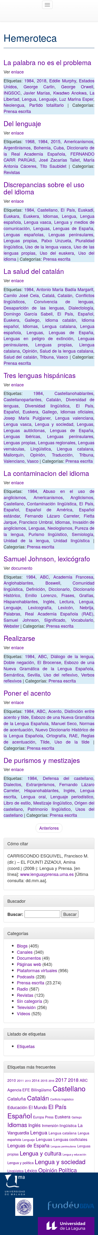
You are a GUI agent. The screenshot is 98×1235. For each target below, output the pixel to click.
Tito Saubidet (53, 166)
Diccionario (59, 589)
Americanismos (78, 141)
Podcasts (25, 976)
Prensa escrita (17, 111)
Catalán (65, 295)
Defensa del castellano (68, 778)
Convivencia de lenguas (63, 301)
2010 (11, 1080)
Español (85, 313)
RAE (73, 735)
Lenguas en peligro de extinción (38, 338)
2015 (55, 141)
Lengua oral (33, 796)
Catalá (48, 295)
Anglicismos (81, 497)
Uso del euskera (57, 253)
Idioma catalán (60, 320)
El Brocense (49, 662)
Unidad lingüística (72, 540)
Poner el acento (27, 693)
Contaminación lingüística (51, 503)
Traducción (62, 454)
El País (68, 210)
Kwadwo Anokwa (70, 93)
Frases (67, 595)
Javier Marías (37, 93)
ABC (44, 577)
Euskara (11, 216)
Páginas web (29, 964)
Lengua (29, 99)
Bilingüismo (41, 1090)
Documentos (29, 958)
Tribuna (47, 357)
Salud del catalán (20, 357)
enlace (17, 71)
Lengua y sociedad (54, 424)
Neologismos (60, 528)
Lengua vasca (37, 222)
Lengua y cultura (40, 1153)
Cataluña (16, 1098)
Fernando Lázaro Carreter (52, 516)
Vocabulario (82, 620)
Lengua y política (20, 1162)
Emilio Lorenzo (40, 595)
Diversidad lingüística (47, 405)
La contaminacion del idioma (46, 473)
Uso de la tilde (71, 742)
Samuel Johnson (21, 620)
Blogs (22, 945)
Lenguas (41, 228)
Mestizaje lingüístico (52, 803)
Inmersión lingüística (59, 1125)
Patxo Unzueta (56, 240)
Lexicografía (39, 607)
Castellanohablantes (73, 393)
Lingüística (40, 449)
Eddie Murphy (62, 80)
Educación (17, 1107)
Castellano (47, 210)
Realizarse (19, 638)
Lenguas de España (73, 228)
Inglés (48, 601)
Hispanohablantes (21, 601)
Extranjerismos (40, 784)
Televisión (26, 1007)
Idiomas (50, 216)
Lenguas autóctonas (24, 430)
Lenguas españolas (24, 234)
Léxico (31, 1170)
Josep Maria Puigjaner (27, 418)
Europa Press (43, 1117)
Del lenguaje (22, 123)
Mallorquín (14, 454)
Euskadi (85, 210)
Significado (54, 620)
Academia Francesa (73, 577)
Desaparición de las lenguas (34, 308)
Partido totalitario (46, 105)
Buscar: (15, 914)
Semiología (82, 534)
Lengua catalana (59, 326)
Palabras (12, 613)
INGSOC (12, 93)
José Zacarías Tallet (59, 160)
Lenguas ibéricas (22, 436)
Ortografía (56, 735)
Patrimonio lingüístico (49, 809)
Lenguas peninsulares (71, 234)
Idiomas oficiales (76, 411)
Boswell (52, 583)
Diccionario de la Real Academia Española (49, 150)
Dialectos (12, 784)
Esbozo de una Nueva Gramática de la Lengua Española (49, 665)
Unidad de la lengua (26, 540)
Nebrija (86, 607)
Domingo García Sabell (28, 313)
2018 (41, 80)
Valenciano (14, 461)
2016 (51, 1081)
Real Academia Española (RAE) (59, 613)
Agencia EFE (18, 1090)
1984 (29, 80)
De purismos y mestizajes (42, 760)
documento (21, 568)
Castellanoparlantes (22, 399)
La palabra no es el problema (47, 62)
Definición (35, 589)
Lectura (66, 601)
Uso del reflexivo (61, 674)
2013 (28, 1081)
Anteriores (49, 828)
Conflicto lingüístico (62, 1099)
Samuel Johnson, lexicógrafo (47, 558)
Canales (25, 952)
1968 (29, 141)
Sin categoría (29, 1001)
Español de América (49, 509)
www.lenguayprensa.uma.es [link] (47, 874)
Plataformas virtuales (37, 970)
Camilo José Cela (21, 295)
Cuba (59, 147)
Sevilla (33, 674)
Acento (55, 711)
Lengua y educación (74, 1154)
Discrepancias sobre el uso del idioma (44, 188)
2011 (20, 1080)
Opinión (29, 351)
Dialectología (81, 308)
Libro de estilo (17, 803)
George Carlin (39, 86)
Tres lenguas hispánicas (40, 375)
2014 (35, 1080)
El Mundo (38, 1107)
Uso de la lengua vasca (48, 246)
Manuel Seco (64, 723)
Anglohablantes (18, 583)
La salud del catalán (34, 271)
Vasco (62, 357)
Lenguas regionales (57, 442)
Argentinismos (17, 147)
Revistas (12, 172)
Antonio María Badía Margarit (64, 289)
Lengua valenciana (74, 418)
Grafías (86, 595)
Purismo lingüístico (48, 534)
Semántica (14, 674)
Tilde (44, 742)
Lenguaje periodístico (71, 796)
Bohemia (42, 147)
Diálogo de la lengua (72, 656)
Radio (22, 989)
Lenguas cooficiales (70, 1139)
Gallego (32, 320)
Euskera (31, 216)
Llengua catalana (75, 449)
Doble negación (19, 662)
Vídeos (23, 1013)
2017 (61, 1079)
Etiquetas (26, 1046)
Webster (11, 626)
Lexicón (65, 607)
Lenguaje (48, 99)
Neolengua (14, 105)
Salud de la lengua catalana (66, 351)
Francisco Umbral (35, 522)
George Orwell (77, 86)
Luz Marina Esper (76, 99)
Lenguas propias (20, 240)
